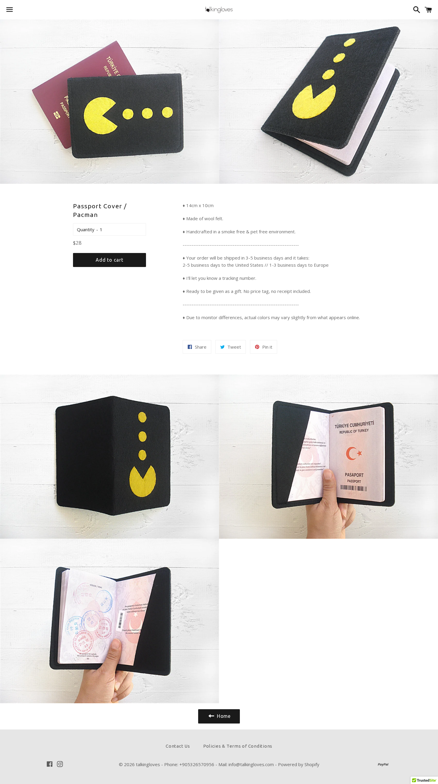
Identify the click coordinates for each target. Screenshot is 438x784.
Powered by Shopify (298, 764)
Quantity (85, 229)
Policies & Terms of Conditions (238, 746)
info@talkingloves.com (251, 764)
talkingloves (148, 764)
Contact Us (178, 746)
